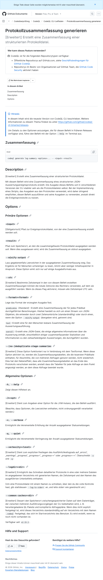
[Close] (95, 4)
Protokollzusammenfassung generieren (84, 21)
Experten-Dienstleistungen (17, 570)
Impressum (30, 567)
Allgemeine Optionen (19, 376)
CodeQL (36, 21)
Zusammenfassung (20, 142)
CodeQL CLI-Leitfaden (53, 21)
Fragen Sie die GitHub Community (70, 545)
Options (11, 207)
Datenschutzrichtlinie (13, 551)
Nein (23, 546)
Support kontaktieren (64, 549)
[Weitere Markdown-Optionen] (33, 80)
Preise (71, 567)
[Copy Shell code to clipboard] (93, 152)
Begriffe (42, 567)
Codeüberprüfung (22, 21)
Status (64, 567)
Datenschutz (53, 567)
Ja (12, 546)
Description (14, 169)
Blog (33, 570)
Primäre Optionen (16, 215)
